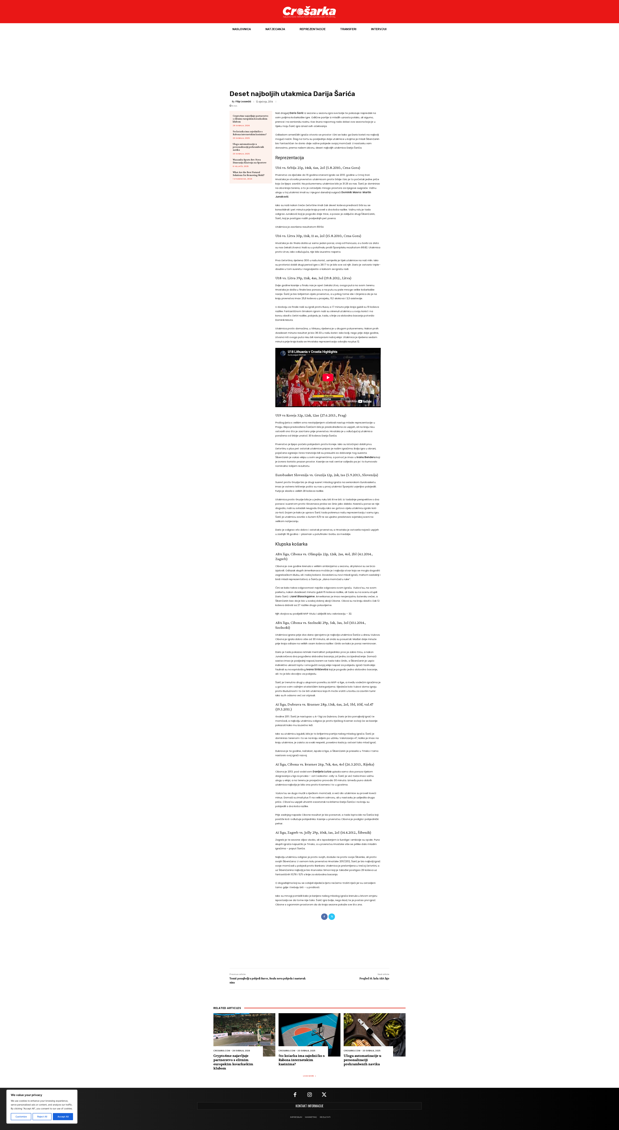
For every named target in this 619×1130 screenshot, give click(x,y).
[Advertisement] (309, 59)
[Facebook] (324, 916)
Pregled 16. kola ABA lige (374, 978)
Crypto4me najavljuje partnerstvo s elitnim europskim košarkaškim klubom (250, 119)
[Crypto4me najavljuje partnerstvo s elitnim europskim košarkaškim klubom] (244, 1035)
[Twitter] (332, 916)
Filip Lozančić (243, 101)
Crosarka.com (221, 1050)
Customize (21, 1116)
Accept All (63, 1116)
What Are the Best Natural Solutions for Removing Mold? (249, 174)
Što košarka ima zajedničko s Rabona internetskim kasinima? (250, 133)
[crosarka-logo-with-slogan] (309, 11)
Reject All (42, 1116)
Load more (308, 1076)
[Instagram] (309, 1095)
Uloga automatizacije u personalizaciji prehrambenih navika (248, 147)
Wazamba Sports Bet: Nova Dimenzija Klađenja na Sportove (249, 161)
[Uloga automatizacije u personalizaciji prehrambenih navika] (375, 1035)
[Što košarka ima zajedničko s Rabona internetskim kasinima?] (309, 1035)
